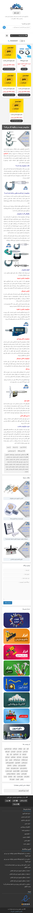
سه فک (7, 459)
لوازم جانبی (23, 774)
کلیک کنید (24, 69)
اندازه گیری (15, 754)
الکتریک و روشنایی (25, 827)
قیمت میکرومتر (25, 464)
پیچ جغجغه (12, 454)
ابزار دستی (19, 752)
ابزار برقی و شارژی (25, 820)
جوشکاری (13, 757)
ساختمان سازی (23, 768)
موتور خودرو (20, 776)
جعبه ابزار (19, 757)
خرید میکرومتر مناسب (24, 459)
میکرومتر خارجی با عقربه (20, 467)
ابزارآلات (20, 749)
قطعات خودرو (16, 771)
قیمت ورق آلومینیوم (23, 791)
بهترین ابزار (25, 757)
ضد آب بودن (25, 462)
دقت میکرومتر (12, 459)
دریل (7, 760)
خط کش (17, 459)
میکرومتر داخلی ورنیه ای (13, 469)
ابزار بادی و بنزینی (25, 817)
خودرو (10, 760)
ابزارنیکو (24, 754)
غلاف (17, 462)
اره (20, 754)
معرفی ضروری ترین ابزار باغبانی (17, 871)
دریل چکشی (24, 763)
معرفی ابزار (26, 776)
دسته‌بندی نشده (26, 830)
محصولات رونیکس (11, 774)
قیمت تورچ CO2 (24, 61)
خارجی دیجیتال (16, 457)
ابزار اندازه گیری (11, 451)
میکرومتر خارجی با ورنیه (10, 467)
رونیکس (15, 765)
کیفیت (17, 779)
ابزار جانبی (25, 752)
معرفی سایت (26, 844)
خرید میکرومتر (9, 457)
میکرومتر (10, 464)
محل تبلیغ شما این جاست (9, 61)
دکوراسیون (17, 763)
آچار (27, 749)
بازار (11, 754)
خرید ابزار (7, 757)
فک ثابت (14, 462)
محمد (8, 447)
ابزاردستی (13, 752)
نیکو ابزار (10, 776)
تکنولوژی (7, 454)
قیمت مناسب (9, 771)
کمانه (14, 464)
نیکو (15, 776)
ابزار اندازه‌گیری (24, 454)
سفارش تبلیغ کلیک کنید (9, 69)
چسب (5, 776)
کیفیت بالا (12, 779)
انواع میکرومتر (17, 454)
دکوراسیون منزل (22, 765)
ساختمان (9, 765)
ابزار (24, 749)
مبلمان (18, 774)
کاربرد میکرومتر (19, 464)
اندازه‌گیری (6, 154)
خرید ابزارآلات (24, 760)
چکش (22, 779)
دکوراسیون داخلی (10, 763)
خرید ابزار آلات (17, 760)
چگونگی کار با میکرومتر (23, 457)
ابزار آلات (15, 749)
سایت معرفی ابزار (15, 768)
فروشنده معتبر (24, 771)
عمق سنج (21, 462)
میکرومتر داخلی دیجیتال (23, 469)
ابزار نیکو (7, 752)
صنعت (7, 768)
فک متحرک (9, 462)
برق (8, 754)
